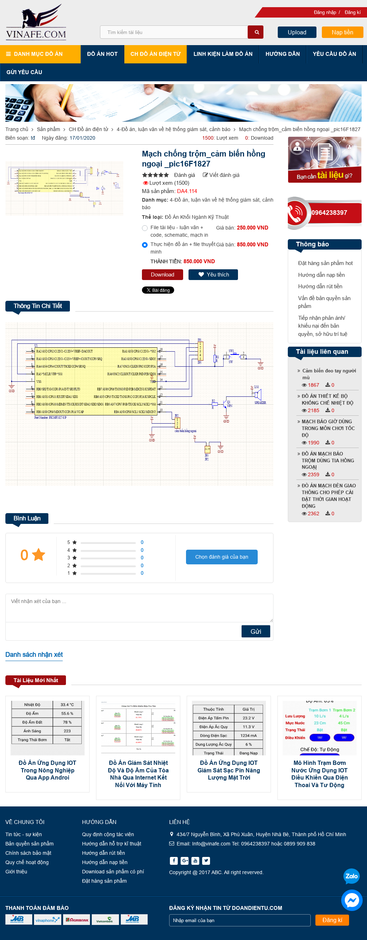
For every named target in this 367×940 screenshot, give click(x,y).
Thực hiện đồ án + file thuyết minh (183, 248)
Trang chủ (16, 129)
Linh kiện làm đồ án (223, 54)
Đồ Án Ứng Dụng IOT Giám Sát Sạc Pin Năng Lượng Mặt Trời (228, 770)
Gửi (256, 631)
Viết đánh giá (224, 175)
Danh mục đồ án (38, 54)
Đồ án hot (102, 54)
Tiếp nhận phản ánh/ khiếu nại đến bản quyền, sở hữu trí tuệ (322, 326)
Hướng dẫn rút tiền (320, 286)
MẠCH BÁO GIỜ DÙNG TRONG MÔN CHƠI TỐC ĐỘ (328, 428)
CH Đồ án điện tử (155, 54)
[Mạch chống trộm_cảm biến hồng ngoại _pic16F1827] (154, 175)
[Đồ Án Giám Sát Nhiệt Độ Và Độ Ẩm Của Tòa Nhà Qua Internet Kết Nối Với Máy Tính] (138, 728)
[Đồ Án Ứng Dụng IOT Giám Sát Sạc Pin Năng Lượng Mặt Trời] (229, 728)
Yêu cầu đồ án (334, 54)
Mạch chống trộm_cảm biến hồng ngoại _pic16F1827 (300, 129)
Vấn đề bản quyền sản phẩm (324, 302)
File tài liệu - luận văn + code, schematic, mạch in (179, 231)
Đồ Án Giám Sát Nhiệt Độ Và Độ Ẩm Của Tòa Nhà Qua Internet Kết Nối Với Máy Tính (138, 774)
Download (162, 274)
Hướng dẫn (283, 54)
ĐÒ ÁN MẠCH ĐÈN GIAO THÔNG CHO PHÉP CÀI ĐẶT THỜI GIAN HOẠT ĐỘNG (329, 496)
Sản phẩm (48, 129)
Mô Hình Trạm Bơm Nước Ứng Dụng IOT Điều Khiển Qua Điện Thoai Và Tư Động (319, 774)
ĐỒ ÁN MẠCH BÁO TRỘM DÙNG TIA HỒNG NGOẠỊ (328, 461)
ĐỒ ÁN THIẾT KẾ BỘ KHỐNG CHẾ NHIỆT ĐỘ (327, 400)
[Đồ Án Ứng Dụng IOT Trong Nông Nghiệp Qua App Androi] (47, 728)
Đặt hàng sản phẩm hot (325, 263)
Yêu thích (218, 274)
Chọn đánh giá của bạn (221, 557)
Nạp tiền (342, 32)
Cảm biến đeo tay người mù (329, 374)
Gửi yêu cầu (24, 72)
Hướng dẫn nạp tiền (321, 275)
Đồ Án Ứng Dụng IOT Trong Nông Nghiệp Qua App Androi (47, 770)
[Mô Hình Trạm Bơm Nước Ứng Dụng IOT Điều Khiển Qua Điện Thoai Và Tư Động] (319, 728)
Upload (297, 32)
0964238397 (329, 212)
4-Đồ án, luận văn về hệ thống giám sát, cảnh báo (173, 129)
